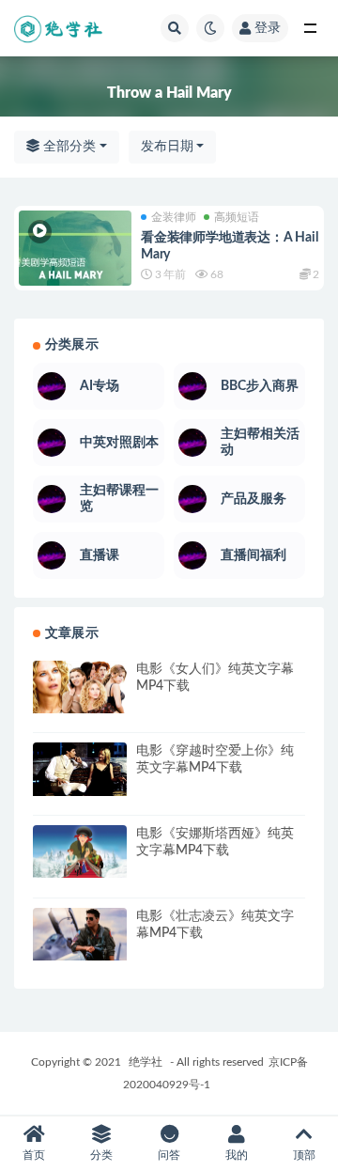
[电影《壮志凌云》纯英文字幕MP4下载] (80, 934)
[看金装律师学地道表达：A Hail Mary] (75, 267)
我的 (236, 1155)
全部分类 (67, 146)
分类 (101, 1155)
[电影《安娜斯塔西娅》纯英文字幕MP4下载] (80, 851)
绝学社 (145, 1062)
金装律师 (173, 217)
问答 (169, 1155)
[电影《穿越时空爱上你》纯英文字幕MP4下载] (80, 768)
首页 (34, 1155)
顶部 (304, 1155)
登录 (267, 28)
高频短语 (236, 217)
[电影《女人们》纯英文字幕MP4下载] (80, 687)
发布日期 (167, 146)
